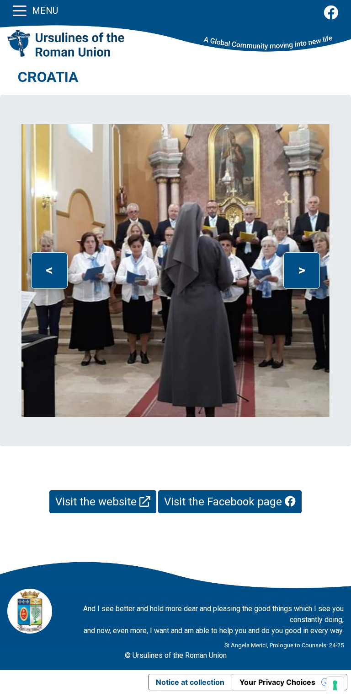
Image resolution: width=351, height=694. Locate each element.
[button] (49, 270)
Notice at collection (190, 682)
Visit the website (97, 501)
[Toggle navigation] (19, 10)
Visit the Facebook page (224, 501)
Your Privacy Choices (277, 682)
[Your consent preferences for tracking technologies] (335, 685)
